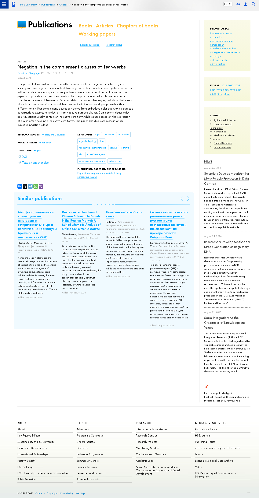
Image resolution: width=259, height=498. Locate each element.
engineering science (221, 41)
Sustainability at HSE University (35, 442)
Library (199, 454)
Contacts (40, 493)
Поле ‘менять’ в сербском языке (124, 214)
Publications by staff (207, 429)
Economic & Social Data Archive (214, 460)
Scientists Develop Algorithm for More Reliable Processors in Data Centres (226, 178)
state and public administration (219, 61)
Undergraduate (86, 442)
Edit (248, 492)
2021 (239, 90)
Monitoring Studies (147, 448)
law (234, 48)
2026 (237, 85)
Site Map (80, 493)
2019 (219, 94)
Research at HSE (114, 44)
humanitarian (217, 44)
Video (198, 467)
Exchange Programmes (90, 454)
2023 (226, 90)
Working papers (96, 33)
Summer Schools (87, 467)
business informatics (221, 33)
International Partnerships (32, 454)
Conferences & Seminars (151, 454)
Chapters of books (137, 25)
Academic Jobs (144, 460)
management (217, 52)
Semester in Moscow (89, 473)
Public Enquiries (26, 479)
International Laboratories (151, 429)
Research (143, 423)
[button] (94, 204)
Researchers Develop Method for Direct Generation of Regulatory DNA (227, 247)
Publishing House (205, 442)
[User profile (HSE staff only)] (246, 4)
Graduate (82, 448)
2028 (224, 85)
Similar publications (39, 198)
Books (85, 25)
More (227, 94)
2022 (232, 90)
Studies (83, 423)
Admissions (83, 429)
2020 (213, 94)
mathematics (233, 52)
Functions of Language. (29, 73)
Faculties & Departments (32, 448)
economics (216, 37)
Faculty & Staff (26, 460)
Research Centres (146, 435)
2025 (213, 90)
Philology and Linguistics (53, 134)
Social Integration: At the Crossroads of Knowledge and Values (225, 322)
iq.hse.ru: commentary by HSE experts (217, 448)
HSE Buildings (25, 467)
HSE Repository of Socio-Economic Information (216, 474)
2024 (219, 90)
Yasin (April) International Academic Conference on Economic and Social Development (158, 470)
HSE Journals (202, 435)
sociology (215, 56)
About (22, 423)
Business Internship (88, 479)
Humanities (220, 131)
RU (225, 4)
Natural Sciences (223, 143)
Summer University (88, 460)
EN (230, 4)
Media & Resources (210, 423)
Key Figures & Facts (28, 435)
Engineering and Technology (221, 125)
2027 (230, 85)
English (37, 150)
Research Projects (146, 442)
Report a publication (90, 44)
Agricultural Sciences (225, 120)
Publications (50, 24)
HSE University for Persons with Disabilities (42, 473)
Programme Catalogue (90, 435)
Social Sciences (222, 147)
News (208, 161)
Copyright (52, 493)
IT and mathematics (220, 48)
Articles (104, 25)
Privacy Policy (66, 493)
